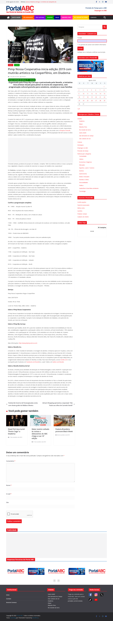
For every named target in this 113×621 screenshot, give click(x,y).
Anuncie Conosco (11, 602)
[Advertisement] (40, 150)
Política (81, 185)
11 (87, 93)
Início (7, 595)
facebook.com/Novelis (32, 362)
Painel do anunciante (83, 205)
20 (96, 97)
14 (100, 93)
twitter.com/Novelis (58, 362)
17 (83, 97)
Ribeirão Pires (66, 17)
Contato (93, 17)
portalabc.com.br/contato (75, 601)
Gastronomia (83, 174)
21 (100, 97)
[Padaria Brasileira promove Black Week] (64, 416)
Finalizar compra (82, 214)
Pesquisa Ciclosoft (64, 130)
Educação (82, 165)
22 (104, 97)
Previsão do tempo (82, 151)
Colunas (79, 142)
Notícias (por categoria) (84, 154)
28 (100, 100)
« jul (78, 109)
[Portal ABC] (8, 17)
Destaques (80, 145)
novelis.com (64, 360)
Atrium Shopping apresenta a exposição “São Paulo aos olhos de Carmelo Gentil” (57, 404)
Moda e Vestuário (84, 176)
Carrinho (79, 211)
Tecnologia (82, 191)
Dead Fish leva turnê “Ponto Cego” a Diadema (16, 431)
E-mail (8, 494)
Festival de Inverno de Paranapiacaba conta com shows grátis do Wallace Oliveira (23, 404)
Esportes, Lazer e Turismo (86, 168)
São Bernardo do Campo (86, 136)
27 (96, 100)
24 (83, 100)
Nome (8, 485)
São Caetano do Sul (84, 138)
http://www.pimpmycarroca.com (28, 343)
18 (87, 97)
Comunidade (82, 156)
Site (7, 502)
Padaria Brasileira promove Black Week (64, 430)
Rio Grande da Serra (81, 17)
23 (79, 100)
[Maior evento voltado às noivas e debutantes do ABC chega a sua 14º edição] (40, 416)
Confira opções (81, 202)
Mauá (57, 17)
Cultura (81, 159)
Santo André (16, 17)
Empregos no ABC (82, 148)
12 (92, 93)
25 (87, 100)
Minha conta (81, 208)
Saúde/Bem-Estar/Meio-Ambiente (89, 188)
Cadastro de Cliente (83, 217)
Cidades (11, 65)
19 (92, 97)
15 (104, 93)
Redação (23, 76)
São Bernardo (28, 17)
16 (79, 97)
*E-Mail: (79, 38)
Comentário (10, 461)
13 (96, 93)
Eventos (81, 171)
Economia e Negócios (85, 162)
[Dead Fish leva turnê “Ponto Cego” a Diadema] (16, 416)
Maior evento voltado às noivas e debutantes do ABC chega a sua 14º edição (40, 434)
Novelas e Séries (84, 179)
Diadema (50, 17)
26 (92, 100)
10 (83, 93)
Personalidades (83, 182)
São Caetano (40, 17)
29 (104, 100)
